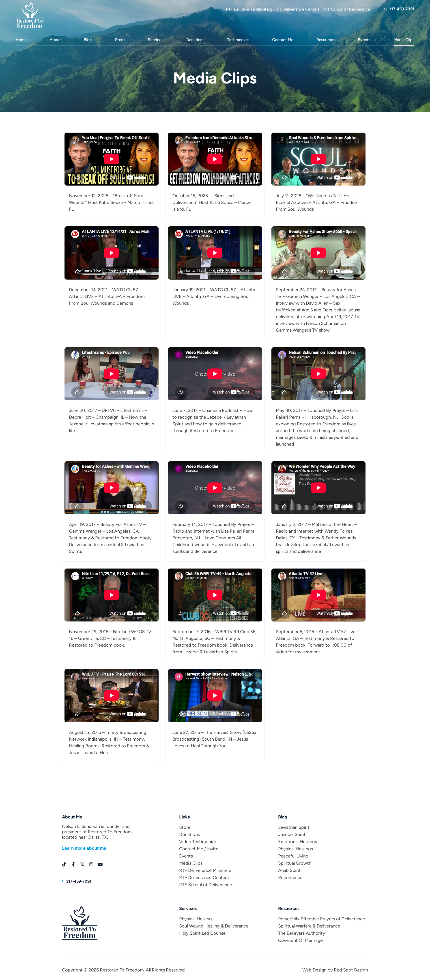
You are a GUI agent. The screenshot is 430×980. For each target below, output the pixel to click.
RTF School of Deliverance (205, 884)
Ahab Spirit (289, 870)
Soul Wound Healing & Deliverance (213, 926)
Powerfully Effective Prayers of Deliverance (321, 918)
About (55, 39)
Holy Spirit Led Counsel (202, 933)
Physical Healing (195, 918)
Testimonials (238, 39)
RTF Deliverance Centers (204, 877)
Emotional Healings (297, 841)
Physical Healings (295, 848)
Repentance (290, 877)
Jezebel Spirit (292, 834)
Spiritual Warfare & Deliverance (309, 926)
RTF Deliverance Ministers (205, 870)
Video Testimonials (198, 841)
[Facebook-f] (73, 864)
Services (155, 39)
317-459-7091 (401, 9)
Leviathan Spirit (294, 827)
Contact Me (282, 39)
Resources (325, 39)
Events (364, 39)
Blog (88, 39)
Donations (195, 39)
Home (21, 39)
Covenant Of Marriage (300, 940)
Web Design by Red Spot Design (335, 970)
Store (120, 39)
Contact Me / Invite (198, 848)
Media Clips (403, 39)
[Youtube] (100, 864)
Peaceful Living (293, 856)
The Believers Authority (301, 933)
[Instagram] (91, 864)
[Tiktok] (64, 864)
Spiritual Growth (294, 863)
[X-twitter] (82, 864)
